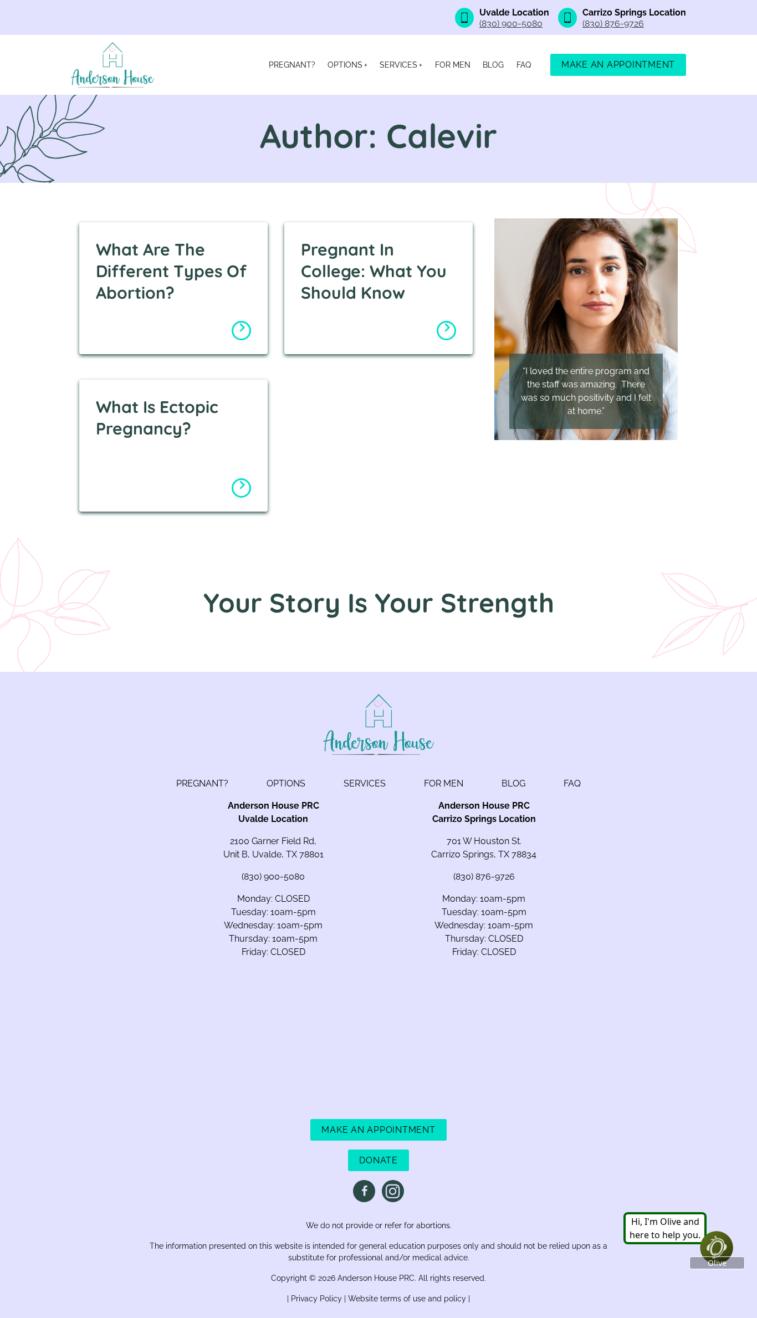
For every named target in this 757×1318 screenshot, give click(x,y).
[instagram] (393, 1191)
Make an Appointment (618, 64)
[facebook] (364, 1191)
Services (398, 64)
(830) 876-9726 (613, 23)
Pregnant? (292, 64)
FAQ (523, 64)
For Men (452, 64)
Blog (493, 64)
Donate (378, 1160)
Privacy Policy (317, 1298)
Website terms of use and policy (408, 1298)
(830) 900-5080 (511, 23)
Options (345, 64)
